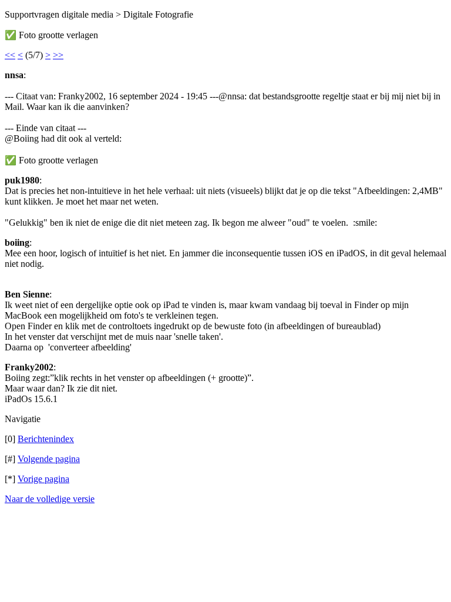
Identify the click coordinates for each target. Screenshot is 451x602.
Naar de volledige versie (50, 499)
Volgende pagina (49, 459)
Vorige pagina (43, 479)
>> (58, 55)
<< (10, 55)
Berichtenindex (46, 439)
